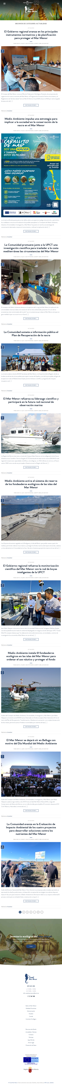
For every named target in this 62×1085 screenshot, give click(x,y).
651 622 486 (31, 986)
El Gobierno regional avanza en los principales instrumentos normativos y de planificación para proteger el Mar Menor (31, 35)
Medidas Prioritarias (31, 1008)
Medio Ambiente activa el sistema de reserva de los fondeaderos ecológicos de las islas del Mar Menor (31, 484)
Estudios (31, 1014)
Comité (31, 1016)
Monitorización (31, 1011)
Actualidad (31, 28)
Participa (31, 1037)
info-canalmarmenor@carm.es (31, 993)
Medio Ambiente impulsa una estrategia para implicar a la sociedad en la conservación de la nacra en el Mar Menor (31, 122)
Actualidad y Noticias (31, 1032)
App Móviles (31, 1040)
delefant (52, 1082)
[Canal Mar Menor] (31, 9)
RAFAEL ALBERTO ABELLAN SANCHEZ (39, 43)
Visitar (31, 946)
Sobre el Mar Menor (31, 1006)
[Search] (58, 3)
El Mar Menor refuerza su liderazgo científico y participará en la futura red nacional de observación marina (31, 402)
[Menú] (4, 3)
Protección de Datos (31, 1045)
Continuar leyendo (31, 105)
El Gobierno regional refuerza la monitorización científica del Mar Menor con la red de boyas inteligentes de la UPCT (31, 569)
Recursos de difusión (31, 1029)
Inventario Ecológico (31, 1019)
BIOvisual (47, 1082)
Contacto (31, 1034)
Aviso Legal (31, 1042)
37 (38, 912)
